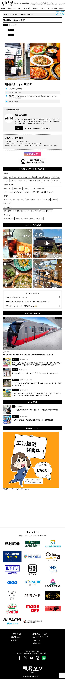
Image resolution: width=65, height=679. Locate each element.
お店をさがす (15, 14)
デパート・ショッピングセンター (13, 192)
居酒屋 (5, 177)
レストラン (14, 181)
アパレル (42, 211)
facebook (37, 128)
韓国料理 (47, 177)
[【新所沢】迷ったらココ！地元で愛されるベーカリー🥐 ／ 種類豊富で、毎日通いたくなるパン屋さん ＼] (47, 273)
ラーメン (6, 181)
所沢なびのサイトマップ (39, 634)
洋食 (34, 177)
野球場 (5, 188)
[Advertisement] (32, 513)
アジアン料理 (55, 177)
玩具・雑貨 (36, 192)
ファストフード (23, 181)
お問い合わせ (36, 643)
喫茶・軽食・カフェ (35, 181)
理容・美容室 (7, 211)
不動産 (33, 199)
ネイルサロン (34, 211)
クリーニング (21, 199)
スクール (39, 199)
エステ (27, 211)
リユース (49, 211)
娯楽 (10, 188)
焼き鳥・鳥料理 (22, 177)
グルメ (20, 9)
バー (10, 177)
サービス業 (50, 192)
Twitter (29, 128)
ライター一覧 (36, 640)
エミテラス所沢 (52, 9)
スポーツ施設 (7, 203)
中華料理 (40, 177)
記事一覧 (19, 128)
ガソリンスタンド (9, 218)
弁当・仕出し (56, 181)
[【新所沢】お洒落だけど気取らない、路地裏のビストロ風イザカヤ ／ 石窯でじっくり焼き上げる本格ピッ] (17, 273)
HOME (3, 9)
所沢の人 (35, 9)
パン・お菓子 (46, 181)
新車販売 (32, 218)
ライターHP (46, 128)
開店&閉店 (27, 9)
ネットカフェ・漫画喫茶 (37, 188)
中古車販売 (39, 218)
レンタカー (24, 218)
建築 (27, 199)
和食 (15, 177)
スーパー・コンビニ (9, 199)
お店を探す (14, 640)
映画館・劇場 (17, 188)
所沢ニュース (11, 9)
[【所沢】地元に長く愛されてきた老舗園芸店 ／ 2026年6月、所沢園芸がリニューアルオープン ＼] (47, 243)
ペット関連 (46, 199)
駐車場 (17, 218)
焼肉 (30, 177)
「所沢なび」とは (16, 634)
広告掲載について (16, 637)
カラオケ (25, 188)
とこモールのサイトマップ (40, 637)
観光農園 (54, 199)
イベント (42, 9)
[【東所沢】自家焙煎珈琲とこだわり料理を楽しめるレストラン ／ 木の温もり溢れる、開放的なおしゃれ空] (17, 243)
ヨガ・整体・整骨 (18, 211)
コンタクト (28, 192)
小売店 (43, 192)
